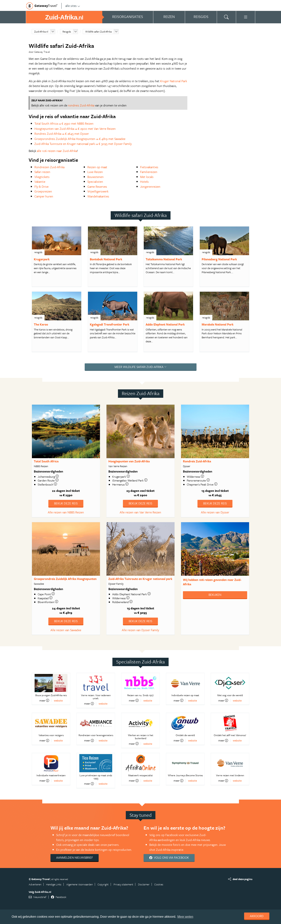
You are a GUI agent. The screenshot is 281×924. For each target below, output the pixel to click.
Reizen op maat (97, 167)
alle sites (71, 5)
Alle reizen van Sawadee (65, 630)
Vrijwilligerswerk (97, 191)
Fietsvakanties (149, 167)
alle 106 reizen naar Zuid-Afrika (57, 151)
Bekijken (215, 594)
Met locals (146, 177)
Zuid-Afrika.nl (41, 31)
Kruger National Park (173, 81)
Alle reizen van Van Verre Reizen (140, 512)
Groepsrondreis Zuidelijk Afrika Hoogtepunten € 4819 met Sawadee (79, 138)
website (58, 700)
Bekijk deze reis (66, 503)
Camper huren (43, 196)
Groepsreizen (43, 191)
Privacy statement (123, 884)
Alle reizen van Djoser (215, 512)
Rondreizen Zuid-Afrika (49, 167)
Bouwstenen (95, 177)
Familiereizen (148, 172)
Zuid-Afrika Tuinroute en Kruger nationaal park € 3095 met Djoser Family (83, 143)
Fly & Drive (41, 186)
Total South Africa (46, 461)
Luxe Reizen (95, 172)
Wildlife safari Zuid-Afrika (98, 31)
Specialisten (95, 181)
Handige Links (53, 884)
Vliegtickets (42, 177)
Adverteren (35, 884)
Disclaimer (143, 884)
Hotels (144, 181)
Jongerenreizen (150, 186)
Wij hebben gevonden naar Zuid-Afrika (212, 581)
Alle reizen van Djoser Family (140, 630)
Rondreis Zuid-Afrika (197, 461)
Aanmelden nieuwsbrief (74, 857)
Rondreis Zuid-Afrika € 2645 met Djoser (61, 133)
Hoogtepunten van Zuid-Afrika (129, 461)
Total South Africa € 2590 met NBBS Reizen (63, 123)
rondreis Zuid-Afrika (81, 105)
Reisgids (67, 31)
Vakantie (39, 181)
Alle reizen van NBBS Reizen (66, 512)
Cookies (158, 884)
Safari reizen (42, 172)
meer (42, 700)
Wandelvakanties (98, 196)
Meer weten (185, 916)
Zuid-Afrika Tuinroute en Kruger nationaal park (140, 578)
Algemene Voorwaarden (79, 884)
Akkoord (257, 916)
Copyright (103, 884)
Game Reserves (97, 186)
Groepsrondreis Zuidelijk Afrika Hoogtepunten (65, 578)
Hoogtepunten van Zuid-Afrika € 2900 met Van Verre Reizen (75, 128)
